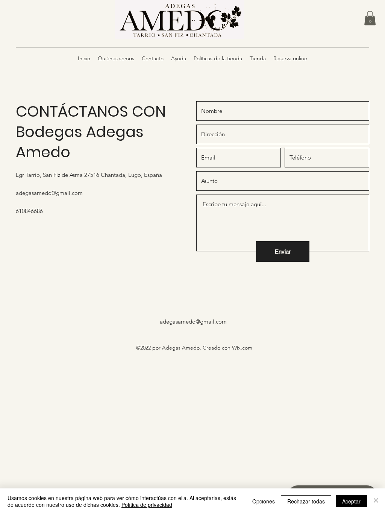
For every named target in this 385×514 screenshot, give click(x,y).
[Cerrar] (375, 501)
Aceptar (351, 501)
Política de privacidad (146, 504)
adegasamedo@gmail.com (49, 192)
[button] (370, 18)
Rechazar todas (306, 501)
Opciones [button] (263, 501)
